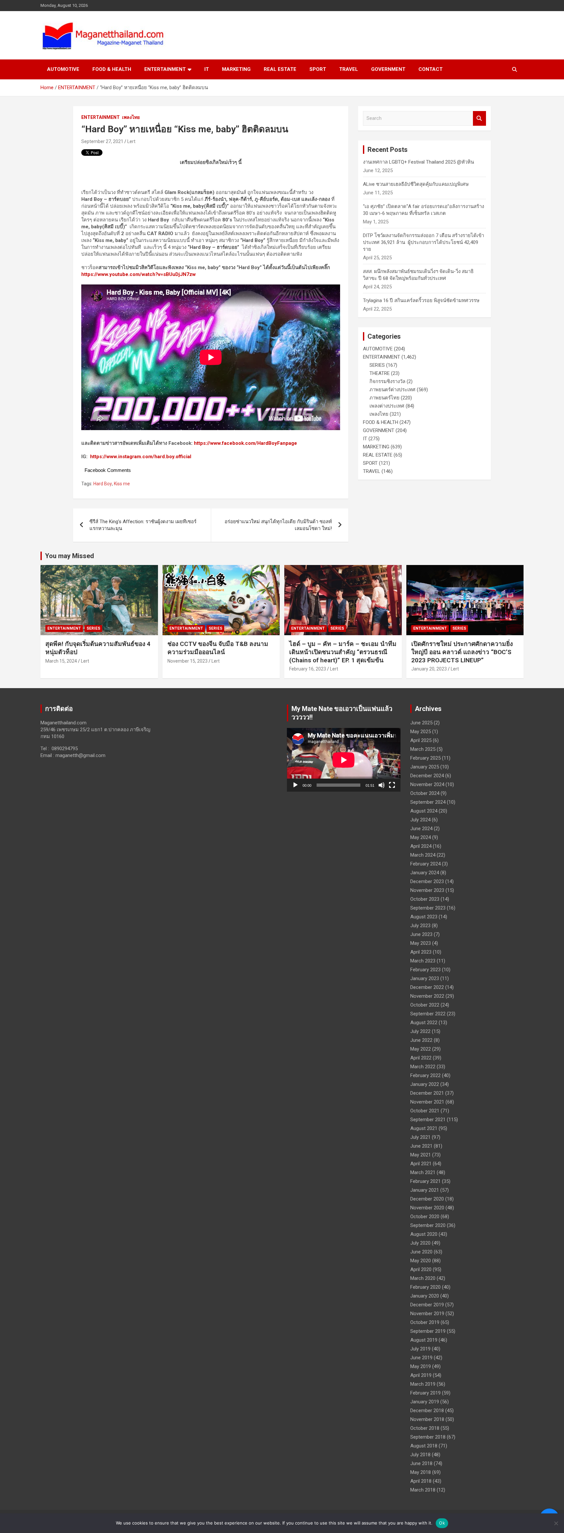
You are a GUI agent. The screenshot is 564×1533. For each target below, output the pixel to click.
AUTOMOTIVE (63, 69)
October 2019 (424, 1322)
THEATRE (379, 373)
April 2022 (420, 1058)
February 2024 (425, 864)
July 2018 (420, 1455)
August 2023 (423, 917)
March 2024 (422, 855)
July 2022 (420, 1031)
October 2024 (424, 793)
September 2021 (428, 1119)
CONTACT (430, 69)
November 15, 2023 (187, 661)
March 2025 (422, 749)
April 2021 (420, 1164)
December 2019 (427, 1305)
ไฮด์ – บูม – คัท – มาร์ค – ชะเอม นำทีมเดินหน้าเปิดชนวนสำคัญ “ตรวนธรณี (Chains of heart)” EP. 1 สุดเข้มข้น (343, 652)
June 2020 (421, 1252)
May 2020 (420, 1261)
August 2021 (423, 1128)
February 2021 (425, 1181)
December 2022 (427, 987)
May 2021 (420, 1155)
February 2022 (425, 1075)
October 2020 (424, 1216)
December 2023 (427, 881)
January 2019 (424, 1402)
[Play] (295, 785)
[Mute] (381, 785)
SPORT (317, 69)
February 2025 (425, 758)
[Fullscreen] (392, 785)
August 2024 (423, 811)
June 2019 (421, 1358)
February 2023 (425, 970)
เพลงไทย (131, 117)
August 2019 (423, 1340)
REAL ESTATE (280, 69)
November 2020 (427, 1208)
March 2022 (422, 1067)
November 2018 (427, 1419)
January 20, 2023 (429, 668)
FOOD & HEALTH (111, 69)
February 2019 (425, 1393)
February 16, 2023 (307, 668)
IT (206, 69)
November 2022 (427, 996)
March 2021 (422, 1172)
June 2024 (421, 828)
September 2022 (428, 1014)
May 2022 (420, 1049)
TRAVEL (348, 69)
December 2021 (427, 1093)
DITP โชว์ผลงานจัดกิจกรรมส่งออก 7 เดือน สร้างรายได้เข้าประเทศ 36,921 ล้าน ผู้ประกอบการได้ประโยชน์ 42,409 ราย (423, 242)
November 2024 (427, 784)
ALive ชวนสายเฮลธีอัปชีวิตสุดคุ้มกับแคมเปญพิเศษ (416, 184)
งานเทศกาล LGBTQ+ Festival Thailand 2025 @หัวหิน (418, 162)
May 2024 (420, 837)
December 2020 (427, 1199)
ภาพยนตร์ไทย (384, 398)
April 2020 (420, 1269)
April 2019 (420, 1375)
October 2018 (424, 1428)
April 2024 (420, 846)
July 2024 (420, 820)
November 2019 (427, 1313)
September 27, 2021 (102, 141)
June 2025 (421, 723)
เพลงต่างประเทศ (386, 406)
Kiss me (122, 483)
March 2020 (422, 1278)
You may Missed (69, 556)
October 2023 (424, 899)
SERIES (377, 365)
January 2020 (424, 1296)
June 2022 (421, 1040)
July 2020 (420, 1243)
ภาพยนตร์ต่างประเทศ (392, 390)
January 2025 (424, 767)
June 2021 (421, 1146)
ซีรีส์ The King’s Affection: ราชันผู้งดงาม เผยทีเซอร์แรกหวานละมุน (142, 525)
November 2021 (427, 1102)
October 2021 (424, 1111)
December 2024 (427, 776)
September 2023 (428, 908)
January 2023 (424, 978)
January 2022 (424, 1084)
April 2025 (420, 740)
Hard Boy (102, 483)
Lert (131, 141)
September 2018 (428, 1437)
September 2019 (428, 1331)
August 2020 (423, 1234)
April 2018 (420, 1481)
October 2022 (424, 1005)
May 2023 (420, 943)
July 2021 (420, 1137)
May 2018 (420, 1472)
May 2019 (420, 1366)
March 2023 (422, 961)
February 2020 (425, 1287)
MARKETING (236, 69)
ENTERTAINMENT (165, 69)
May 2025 (420, 731)
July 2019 (420, 1349)
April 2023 (420, 952)
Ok (442, 1522)
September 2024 (428, 802)
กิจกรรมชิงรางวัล (387, 381)
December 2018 (427, 1410)
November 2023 (427, 890)
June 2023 (421, 934)
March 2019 (422, 1384)
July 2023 (420, 925)
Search (479, 118)
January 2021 (424, 1190)
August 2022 (423, 1022)
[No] (556, 1523)
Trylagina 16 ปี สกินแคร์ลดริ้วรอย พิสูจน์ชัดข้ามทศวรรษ (421, 300)
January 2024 (424, 873)
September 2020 (428, 1225)
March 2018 (422, 1490)
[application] (343, 760)
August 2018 (423, 1446)
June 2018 (421, 1463)
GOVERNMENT (388, 69)
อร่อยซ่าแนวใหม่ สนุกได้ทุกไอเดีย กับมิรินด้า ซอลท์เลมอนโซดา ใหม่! (278, 525)
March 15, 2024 (61, 661)
